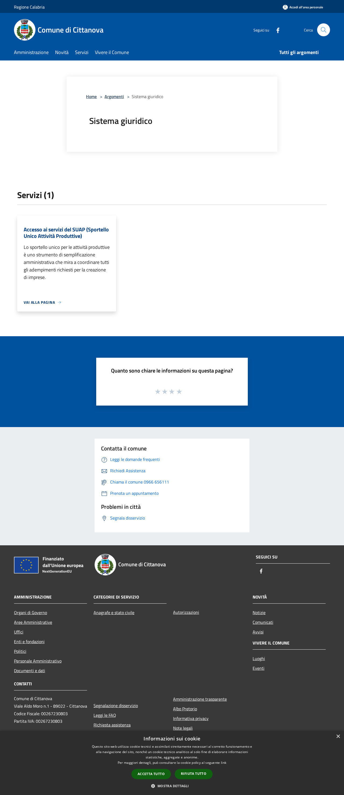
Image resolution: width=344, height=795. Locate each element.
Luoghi (259, 658)
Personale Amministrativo (38, 661)
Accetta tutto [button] (151, 774)
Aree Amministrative (33, 622)
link (223, 762)
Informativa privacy (191, 718)
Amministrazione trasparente (200, 699)
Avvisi (258, 632)
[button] (172, 786)
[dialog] (172, 763)
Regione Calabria (29, 7)
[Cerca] (323, 29)
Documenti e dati (29, 670)
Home (91, 96)
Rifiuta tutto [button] (193, 773)
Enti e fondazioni (29, 641)
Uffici (18, 632)
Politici (20, 651)
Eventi (258, 668)
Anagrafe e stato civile (114, 612)
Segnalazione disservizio (116, 705)
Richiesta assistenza (112, 725)
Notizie (259, 612)
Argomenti (114, 96)
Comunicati (263, 622)
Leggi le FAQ (105, 715)
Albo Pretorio (185, 709)
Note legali (183, 728)
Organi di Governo (30, 612)
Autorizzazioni (186, 612)
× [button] (338, 737)
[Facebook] (275, 29)
